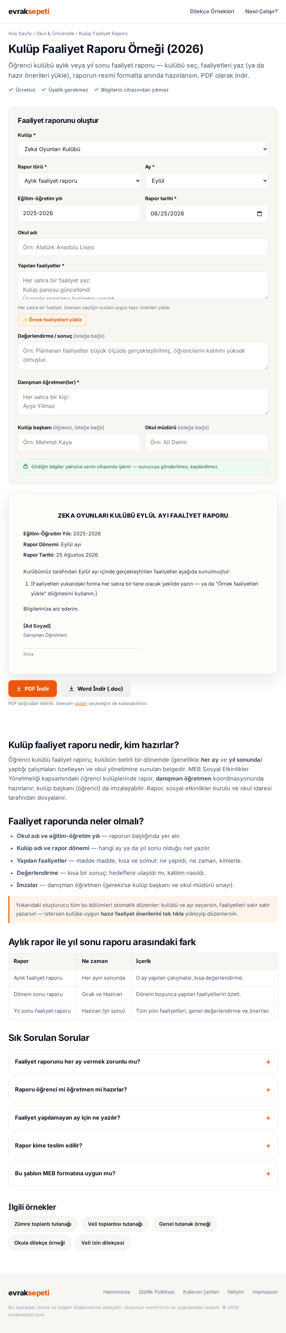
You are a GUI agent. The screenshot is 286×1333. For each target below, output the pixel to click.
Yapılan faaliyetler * (41, 265)
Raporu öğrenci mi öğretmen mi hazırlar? (71, 1089)
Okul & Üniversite (55, 33)
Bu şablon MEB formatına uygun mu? (65, 1173)
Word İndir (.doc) (100, 688)
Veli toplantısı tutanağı (115, 1224)
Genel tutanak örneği (185, 1224)
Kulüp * (27, 135)
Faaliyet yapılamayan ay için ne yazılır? (67, 1117)
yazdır (80, 703)
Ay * (150, 167)
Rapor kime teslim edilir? (48, 1145)
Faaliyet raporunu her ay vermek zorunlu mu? (77, 1061)
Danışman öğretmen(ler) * (49, 382)
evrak (28, 11)
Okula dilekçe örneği (39, 1243)
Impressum (265, 1292)
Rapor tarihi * (161, 198)
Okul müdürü (177, 427)
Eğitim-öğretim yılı (40, 198)
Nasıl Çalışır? (261, 11)
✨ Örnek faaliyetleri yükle (52, 319)
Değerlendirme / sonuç (61, 336)
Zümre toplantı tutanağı (43, 1224)
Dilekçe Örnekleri (212, 11)
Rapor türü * (32, 167)
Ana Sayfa (20, 33)
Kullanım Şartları (201, 1292)
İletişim (236, 1292)
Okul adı (27, 232)
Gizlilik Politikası (156, 1292)
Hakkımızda (116, 1292)
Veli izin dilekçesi (102, 1243)
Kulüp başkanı (61, 427)
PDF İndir (37, 688)
